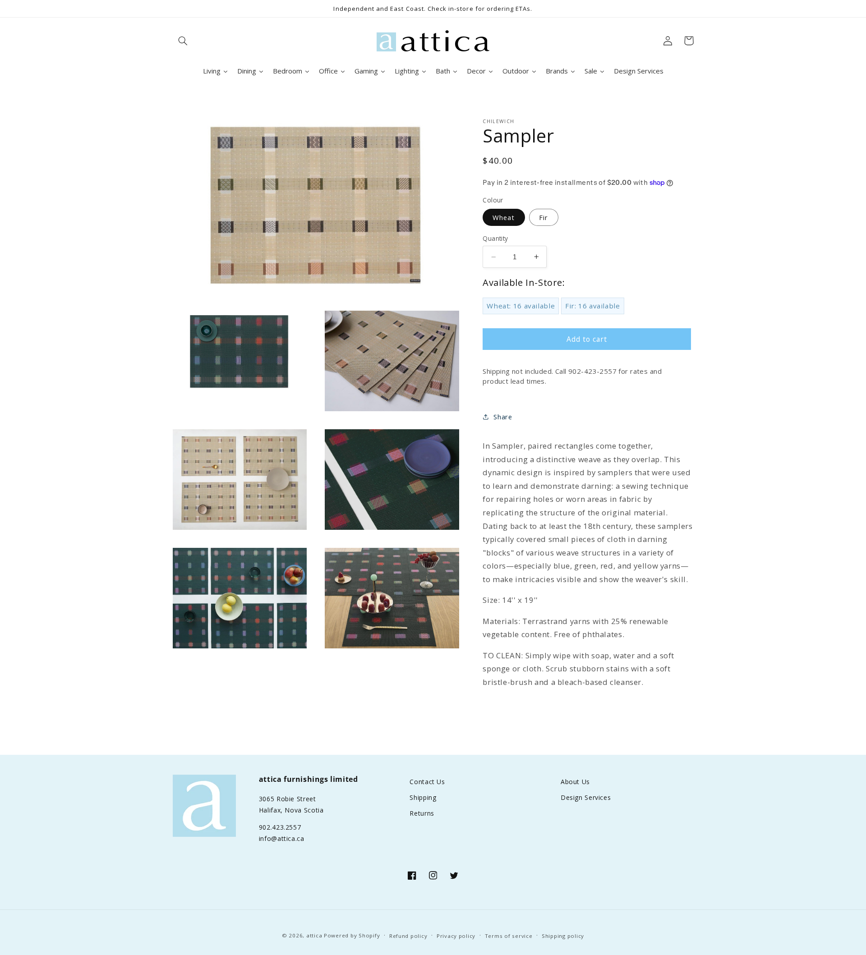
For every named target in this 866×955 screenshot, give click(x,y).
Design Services (586, 797)
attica (314, 935)
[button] (183, 40)
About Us (575, 781)
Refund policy (408, 935)
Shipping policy (563, 935)
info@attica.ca (281, 838)
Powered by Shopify (352, 935)
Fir (543, 216)
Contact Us (427, 781)
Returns (422, 813)
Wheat (504, 216)
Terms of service (509, 935)
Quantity (495, 238)
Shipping (423, 797)
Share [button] (502, 416)
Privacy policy (456, 935)
